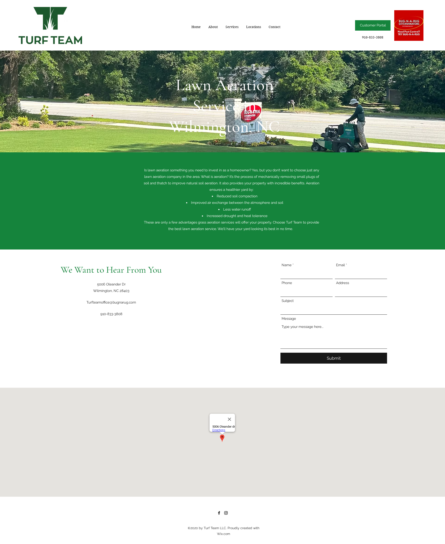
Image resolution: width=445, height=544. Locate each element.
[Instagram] (226, 513)
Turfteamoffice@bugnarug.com (111, 302)
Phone (287, 283)
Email (340, 265)
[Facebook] (219, 513)
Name (287, 265)
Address (342, 283)
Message (289, 318)
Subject (288, 301)
